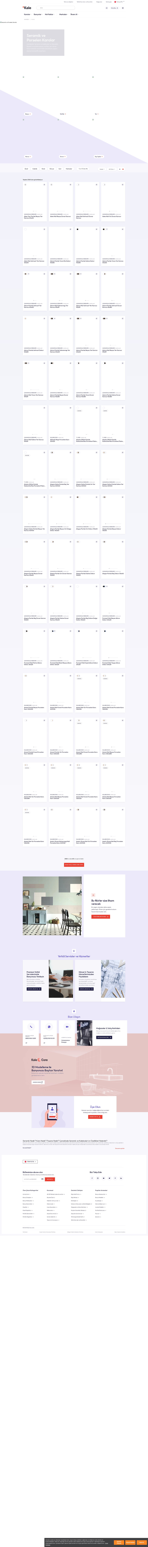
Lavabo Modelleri (99, 1207)
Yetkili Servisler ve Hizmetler (85, 2)
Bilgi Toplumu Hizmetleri (120, 1232)
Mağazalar (99, 2)
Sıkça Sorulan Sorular (76, 1213)
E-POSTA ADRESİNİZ (30, 1179)
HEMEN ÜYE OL (94, 1116)
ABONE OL (50, 1179)
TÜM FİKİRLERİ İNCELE (99, 916)
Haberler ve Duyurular (52, 1200)
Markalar (63, 14)
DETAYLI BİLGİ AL (33, 989)
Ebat (26, 169)
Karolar (27, 14)
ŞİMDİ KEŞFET (35, 222)
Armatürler (26, 1194)
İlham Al (74, 14)
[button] (34, 300)
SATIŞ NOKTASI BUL (103, 1037)
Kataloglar (109, 2)
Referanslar (50, 1210)
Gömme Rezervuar (100, 1204)
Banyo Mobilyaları (27, 1200)
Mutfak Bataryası (100, 1210)
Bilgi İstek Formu (75, 1194)
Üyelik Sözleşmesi (99, 1232)
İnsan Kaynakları (51, 1207)
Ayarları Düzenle (119, 1542)
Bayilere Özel (50, 1197)
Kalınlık (35, 169)
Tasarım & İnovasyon (52, 1220)
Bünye (52, 169)
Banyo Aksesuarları (100, 1194)
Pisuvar (97, 1213)
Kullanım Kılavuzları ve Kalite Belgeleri (81, 1204)
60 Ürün (111, 169)
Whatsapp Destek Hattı (77, 1217)
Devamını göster (120, 1148)
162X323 (105, 410)
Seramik (97, 1217)
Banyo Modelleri (99, 1197)
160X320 (79, 410)
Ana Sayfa (26, 19)
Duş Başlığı (98, 1200)
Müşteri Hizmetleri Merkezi (78, 1210)
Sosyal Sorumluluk (52, 1213)
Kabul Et (141, 1542)
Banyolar (37, 14)
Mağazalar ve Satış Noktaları (78, 1207)
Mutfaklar (49, 14)
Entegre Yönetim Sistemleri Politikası (75, 1232)
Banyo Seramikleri (27, 1204)
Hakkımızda (50, 1204)
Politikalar (25, 1232)
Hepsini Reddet (130, 1542)
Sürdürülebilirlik (51, 1217)
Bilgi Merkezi (74, 1197)
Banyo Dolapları (27, 1197)
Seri (59, 169)
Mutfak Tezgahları (27, 1217)
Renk (43, 169)
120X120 (79, 723)
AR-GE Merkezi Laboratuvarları (55, 1194)
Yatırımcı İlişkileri (68, 2)
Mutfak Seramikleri (28, 1213)
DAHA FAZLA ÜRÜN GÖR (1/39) (74, 864)
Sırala (101, 169)
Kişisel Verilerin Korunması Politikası (47, 1232)
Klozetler (25, 1207)
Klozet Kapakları (27, 1210)
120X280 (79, 678)
